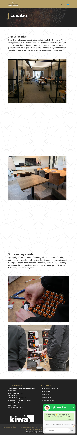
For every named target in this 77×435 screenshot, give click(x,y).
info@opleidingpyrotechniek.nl (20, 400)
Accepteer (29, 432)
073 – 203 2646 (15, 403)
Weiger (36, 432)
